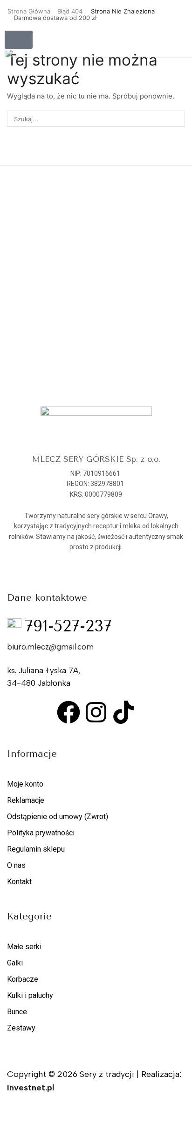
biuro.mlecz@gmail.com (50, 646)
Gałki (15, 962)
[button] (19, 40)
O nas (16, 865)
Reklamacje (25, 800)
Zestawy (21, 1028)
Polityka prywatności (41, 832)
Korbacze (22, 979)
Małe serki (24, 946)
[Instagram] (96, 712)
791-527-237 (68, 626)
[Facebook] (68, 712)
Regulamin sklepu (36, 849)
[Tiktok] (123, 712)
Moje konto (25, 784)
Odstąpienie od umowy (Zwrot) (57, 816)
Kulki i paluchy (30, 995)
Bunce (17, 1011)
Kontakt (19, 881)
